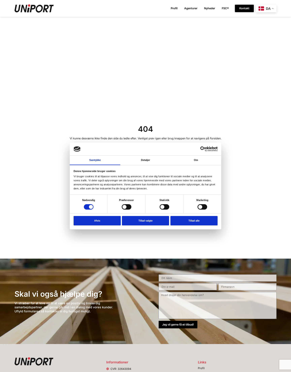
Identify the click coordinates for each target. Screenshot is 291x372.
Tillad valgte (145, 220)
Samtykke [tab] (95, 160)
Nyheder (209, 8)
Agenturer (190, 8)
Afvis (97, 220)
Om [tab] (196, 160)
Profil (174, 8)
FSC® (225, 8)
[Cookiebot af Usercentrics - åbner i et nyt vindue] (203, 148)
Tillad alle (194, 220)
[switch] (126, 207)
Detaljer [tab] (145, 160)
